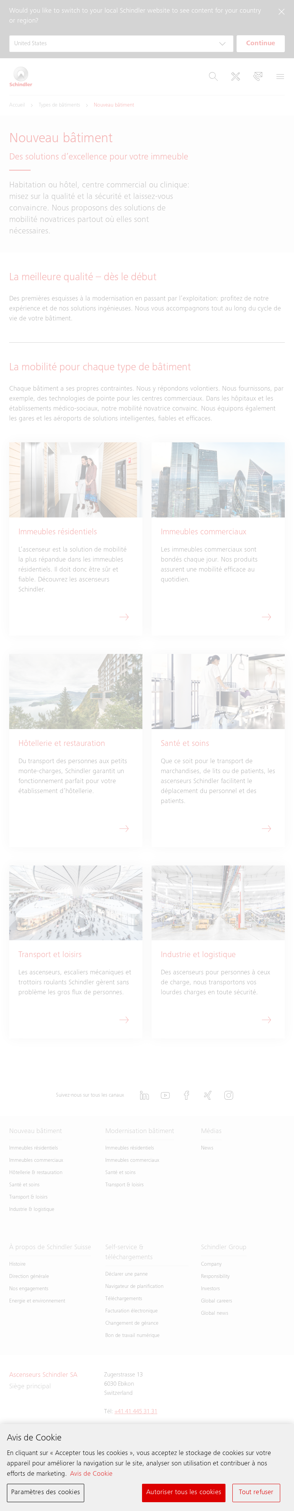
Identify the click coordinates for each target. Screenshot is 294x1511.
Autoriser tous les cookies (183, 1492)
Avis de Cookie (91, 1474)
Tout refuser (256, 1492)
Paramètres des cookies (45, 1492)
